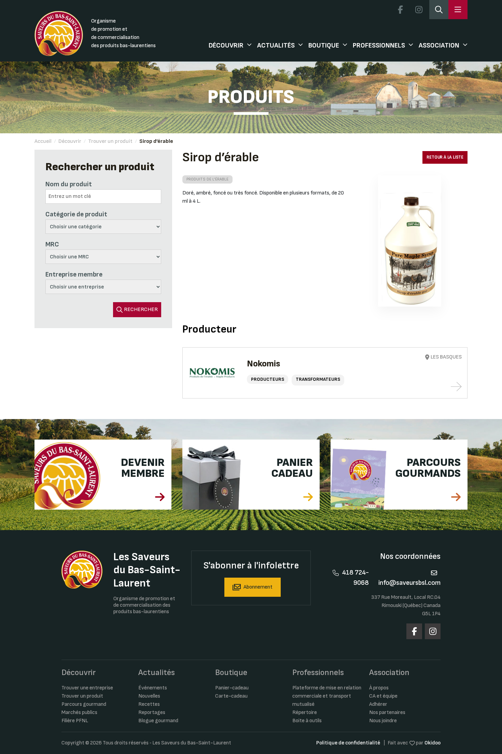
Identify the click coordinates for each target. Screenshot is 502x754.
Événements (152, 688)
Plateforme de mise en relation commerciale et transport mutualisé (326, 696)
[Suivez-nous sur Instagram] (419, 9)
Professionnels (379, 45)
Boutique (323, 45)
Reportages (151, 712)
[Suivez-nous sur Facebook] (400, 9)
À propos (379, 688)
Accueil (43, 141)
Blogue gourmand (158, 720)
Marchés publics (79, 712)
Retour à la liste (445, 157)
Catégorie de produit (76, 214)
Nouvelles (149, 696)
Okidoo (432, 743)
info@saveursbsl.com (409, 583)
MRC (52, 244)
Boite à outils (307, 720)
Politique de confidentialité (348, 743)
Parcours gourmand (83, 704)
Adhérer (378, 704)
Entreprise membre (73, 274)
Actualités (276, 45)
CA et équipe (383, 696)
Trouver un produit (110, 141)
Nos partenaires (387, 712)
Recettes (149, 704)
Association (439, 45)
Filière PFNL (74, 720)
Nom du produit (68, 184)
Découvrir (226, 45)
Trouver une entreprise (87, 688)
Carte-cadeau (231, 696)
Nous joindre (383, 720)
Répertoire (304, 712)
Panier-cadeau (232, 688)
